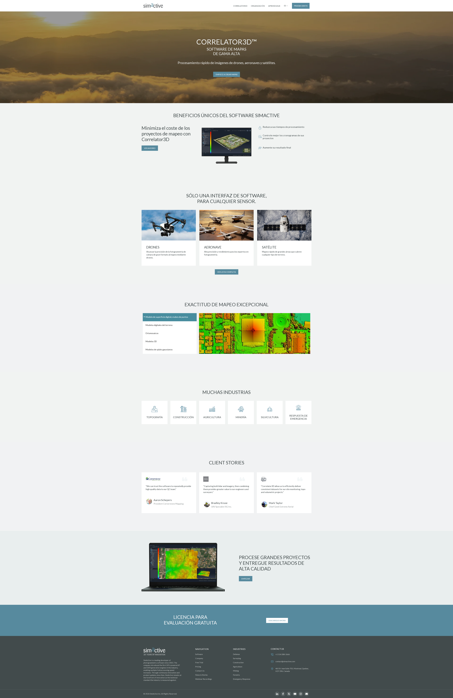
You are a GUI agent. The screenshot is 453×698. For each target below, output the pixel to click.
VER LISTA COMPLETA (226, 272)
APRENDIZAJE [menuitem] (274, 6)
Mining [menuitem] (236, 671)
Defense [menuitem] (236, 654)
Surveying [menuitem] (237, 658)
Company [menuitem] (199, 658)
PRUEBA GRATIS (301, 6)
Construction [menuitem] (238, 662)
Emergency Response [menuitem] (241, 679)
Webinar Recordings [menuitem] (203, 679)
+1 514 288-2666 (282, 654)
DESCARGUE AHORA (277, 620)
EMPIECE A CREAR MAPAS (226, 74)
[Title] (153, 5)
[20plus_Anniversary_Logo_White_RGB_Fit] (154, 652)
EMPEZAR (245, 579)
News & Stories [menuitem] (201, 675)
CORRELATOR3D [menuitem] (240, 6)
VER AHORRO (149, 148)
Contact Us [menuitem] (199, 671)
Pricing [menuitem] (198, 666)
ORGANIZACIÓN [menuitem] (258, 6)
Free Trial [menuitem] (199, 662)
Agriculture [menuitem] (237, 666)
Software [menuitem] (199, 654)
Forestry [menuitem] (236, 675)
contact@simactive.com (285, 661)
